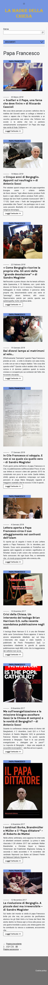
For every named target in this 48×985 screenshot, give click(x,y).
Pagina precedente (12, 944)
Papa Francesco (17, 61)
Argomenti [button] (10, 42)
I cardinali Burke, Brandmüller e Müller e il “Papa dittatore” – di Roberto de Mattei (23, 831)
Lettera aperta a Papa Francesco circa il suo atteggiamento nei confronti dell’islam (22, 532)
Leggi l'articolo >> (13, 131)
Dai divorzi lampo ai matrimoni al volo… (24, 352)
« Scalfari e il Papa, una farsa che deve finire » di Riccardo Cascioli (22, 103)
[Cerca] (42, 32)
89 (17, 946)
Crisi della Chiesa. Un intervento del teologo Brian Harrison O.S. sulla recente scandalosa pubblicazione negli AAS (24, 621)
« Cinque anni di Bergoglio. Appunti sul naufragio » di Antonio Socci (21, 180)
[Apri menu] (24, 3)
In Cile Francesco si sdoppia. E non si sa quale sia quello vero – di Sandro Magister (23, 459)
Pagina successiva (12, 949)
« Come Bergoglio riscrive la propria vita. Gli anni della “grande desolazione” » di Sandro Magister (21, 272)
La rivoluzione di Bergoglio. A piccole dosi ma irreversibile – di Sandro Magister (23, 906)
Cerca (6, 29)
